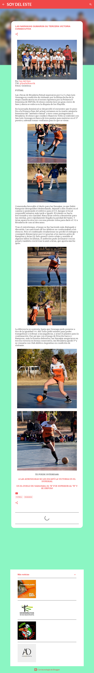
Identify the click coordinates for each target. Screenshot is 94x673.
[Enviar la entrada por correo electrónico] (16, 494)
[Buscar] (90, 4)
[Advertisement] (47, 549)
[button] (16, 34)
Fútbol (19, 497)
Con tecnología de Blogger (48, 669)
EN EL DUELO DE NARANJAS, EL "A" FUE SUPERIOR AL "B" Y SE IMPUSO (47, 487)
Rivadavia (28, 497)
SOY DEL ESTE (19, 4)
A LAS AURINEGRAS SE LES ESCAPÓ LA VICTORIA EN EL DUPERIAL (47, 480)
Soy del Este (25, 81)
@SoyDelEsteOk (27, 83)
